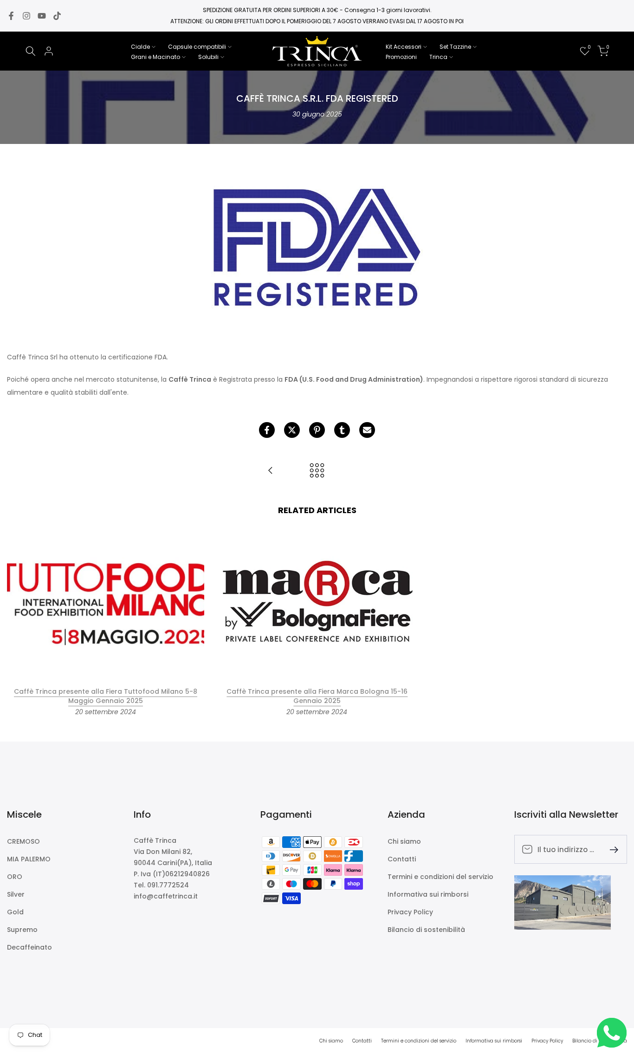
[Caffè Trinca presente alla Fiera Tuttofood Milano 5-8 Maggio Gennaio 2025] (270, 471)
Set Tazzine (455, 47)
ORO (14, 877)
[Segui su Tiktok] (57, 15)
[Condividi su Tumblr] (342, 430)
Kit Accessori (403, 47)
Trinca (438, 57)
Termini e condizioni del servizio (440, 877)
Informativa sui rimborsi (428, 894)
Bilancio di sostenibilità (426, 929)
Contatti (402, 859)
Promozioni (401, 57)
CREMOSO (23, 841)
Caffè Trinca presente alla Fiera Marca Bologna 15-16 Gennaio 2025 (317, 696)
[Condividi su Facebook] (267, 430)
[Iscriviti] (610, 849)
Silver (16, 894)
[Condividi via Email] (367, 430)
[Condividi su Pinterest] (317, 430)
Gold (15, 912)
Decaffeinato (29, 947)
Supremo (22, 929)
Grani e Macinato (155, 57)
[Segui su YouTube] (42, 15)
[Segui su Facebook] (11, 15)
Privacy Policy (410, 912)
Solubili (208, 57)
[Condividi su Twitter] (292, 430)
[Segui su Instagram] (26, 15)
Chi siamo (404, 841)
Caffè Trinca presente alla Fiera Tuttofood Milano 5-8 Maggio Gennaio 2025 (105, 696)
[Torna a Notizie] (317, 471)
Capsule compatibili (197, 47)
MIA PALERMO (29, 859)
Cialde (140, 47)
